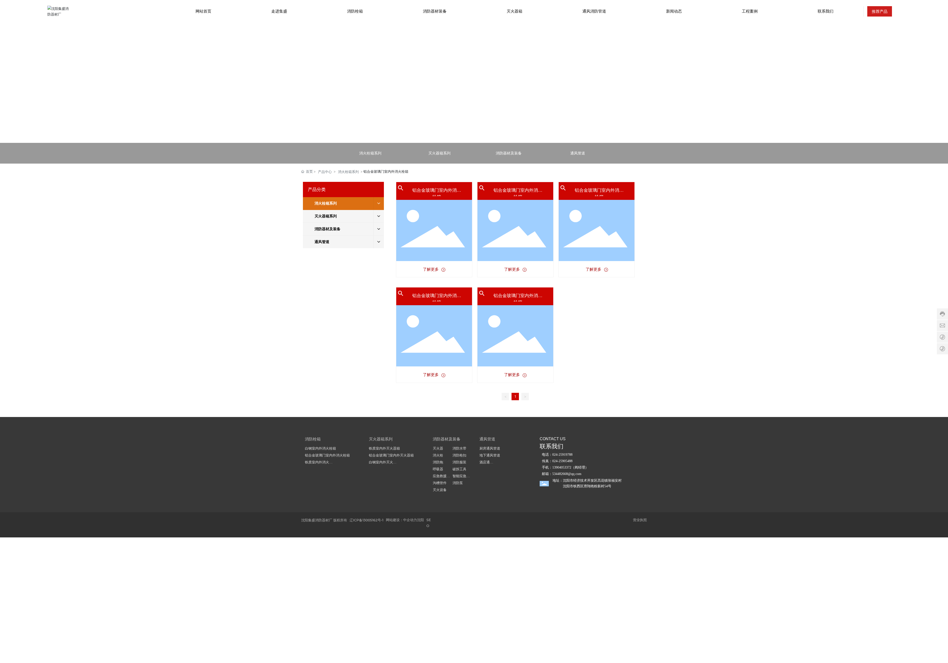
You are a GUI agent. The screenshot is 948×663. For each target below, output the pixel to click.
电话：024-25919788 (557, 454)
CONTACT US (553, 439)
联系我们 (551, 446)
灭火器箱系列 (439, 153)
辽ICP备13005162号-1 (366, 520)
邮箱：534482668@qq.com (561, 474)
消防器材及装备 (509, 153)
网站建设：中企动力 (401, 520)
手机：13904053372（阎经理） (565, 467)
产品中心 (325, 172)
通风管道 (577, 153)
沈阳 (420, 520)
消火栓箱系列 (370, 153)
